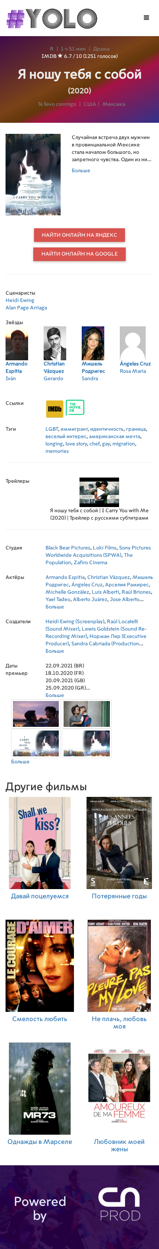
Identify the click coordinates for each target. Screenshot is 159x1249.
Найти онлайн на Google (79, 254)
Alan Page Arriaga (26, 307)
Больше (81, 170)
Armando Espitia (65, 577)
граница (136, 429)
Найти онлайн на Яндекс (79, 235)
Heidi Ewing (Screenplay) (74, 621)
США (90, 104)
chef (94, 444)
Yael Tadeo (57, 599)
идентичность (107, 429)
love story (76, 444)
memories (57, 451)
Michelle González (67, 592)
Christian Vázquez (108, 577)
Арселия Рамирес (127, 584)
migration (123, 444)
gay (106, 444)
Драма (101, 49)
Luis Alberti (105, 592)
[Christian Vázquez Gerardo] (63, 388)
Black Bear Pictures (67, 548)
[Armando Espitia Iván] (25, 388)
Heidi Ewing (20, 300)
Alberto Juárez (90, 599)
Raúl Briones (136, 592)
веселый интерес (66, 436)
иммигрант (74, 429)
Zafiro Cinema (90, 562)
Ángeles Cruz (86, 584)
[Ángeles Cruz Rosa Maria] (139, 388)
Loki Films (104, 548)
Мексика (113, 104)
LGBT (51, 429)
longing (54, 444)
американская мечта (114, 436)
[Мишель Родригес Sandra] (101, 388)
